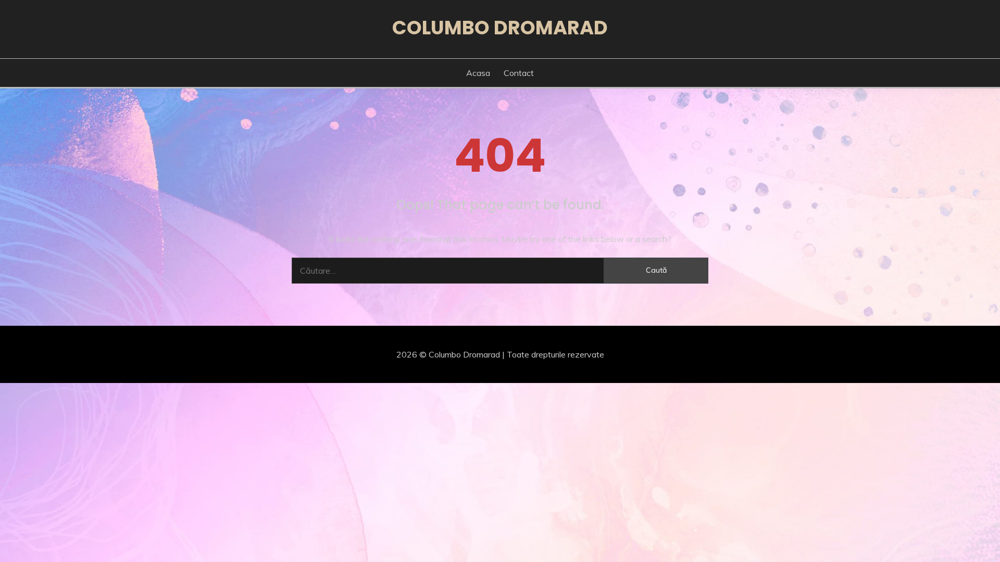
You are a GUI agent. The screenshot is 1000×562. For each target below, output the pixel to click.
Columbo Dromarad (500, 27)
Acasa (478, 73)
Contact (519, 73)
